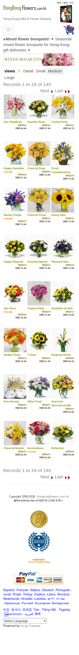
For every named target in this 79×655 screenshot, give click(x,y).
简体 (59, 2)
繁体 (65, 2)
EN (71, 2)
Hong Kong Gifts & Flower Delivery (27, 19)
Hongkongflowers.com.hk (53, 496)
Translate (34, 626)
